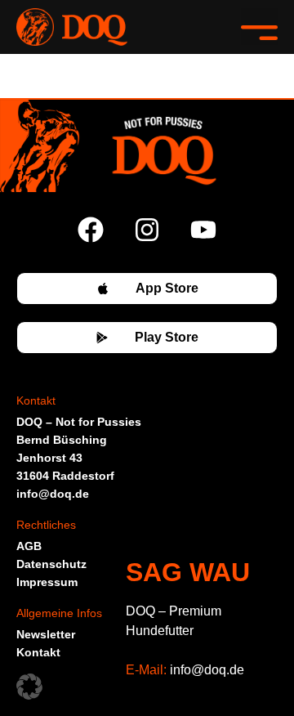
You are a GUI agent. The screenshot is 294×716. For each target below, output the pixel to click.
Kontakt (38, 652)
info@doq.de (207, 670)
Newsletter (45, 634)
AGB (29, 546)
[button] (259, 26)
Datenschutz (51, 564)
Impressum (47, 581)
